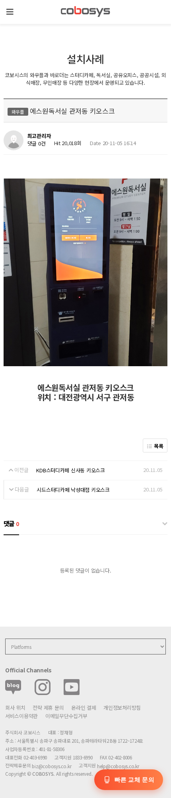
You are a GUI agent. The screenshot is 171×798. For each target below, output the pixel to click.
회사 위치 (15, 707)
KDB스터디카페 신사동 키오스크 (70, 470)
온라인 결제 (83, 707)
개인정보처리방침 (122, 707)
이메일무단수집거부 (66, 716)
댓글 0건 (36, 143)
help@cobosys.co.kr (118, 766)
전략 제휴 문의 (48, 707)
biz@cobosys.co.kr (51, 766)
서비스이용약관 (21, 716)
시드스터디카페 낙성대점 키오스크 (73, 489)
